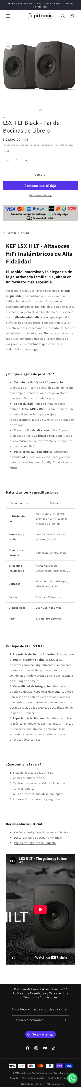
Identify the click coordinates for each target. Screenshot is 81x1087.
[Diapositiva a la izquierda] (32, 110)
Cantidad (8, 151)
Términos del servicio (32, 1083)
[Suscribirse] (64, 1020)
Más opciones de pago (40, 195)
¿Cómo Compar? (53, 989)
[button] (8, 16)
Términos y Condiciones (40, 997)
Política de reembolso (33, 1078)
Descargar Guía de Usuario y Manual (38, 837)
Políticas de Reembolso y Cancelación (39, 993)
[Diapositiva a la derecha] (49, 110)
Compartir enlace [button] (18, 232)
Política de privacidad (59, 1078)
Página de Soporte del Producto (35, 843)
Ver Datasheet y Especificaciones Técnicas (42, 832)
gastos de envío (32, 145)
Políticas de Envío (26, 989)
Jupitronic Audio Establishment (36, 1073)
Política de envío (55, 1083)
